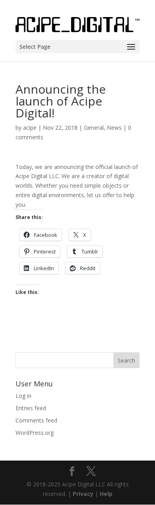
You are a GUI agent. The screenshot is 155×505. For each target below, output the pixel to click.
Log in (23, 395)
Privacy (83, 493)
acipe (30, 127)
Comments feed (36, 420)
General (94, 127)
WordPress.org (34, 432)
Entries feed (30, 408)
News (114, 127)
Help (106, 493)
